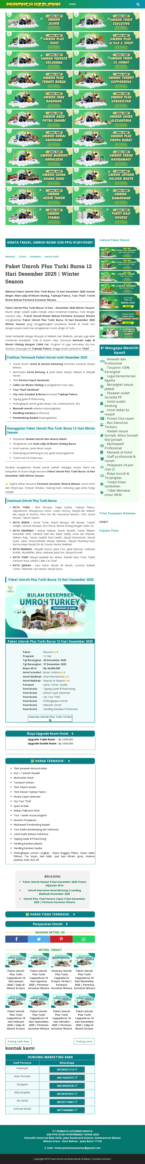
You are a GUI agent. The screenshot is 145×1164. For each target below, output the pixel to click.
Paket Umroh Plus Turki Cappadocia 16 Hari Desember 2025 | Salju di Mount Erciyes (84, 1020)
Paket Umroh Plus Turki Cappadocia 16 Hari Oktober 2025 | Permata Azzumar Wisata (61, 1020)
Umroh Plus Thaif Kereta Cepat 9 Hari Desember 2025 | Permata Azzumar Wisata (54, 900)
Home (72, 4)
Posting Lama (84, 1041)
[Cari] (138, 4)
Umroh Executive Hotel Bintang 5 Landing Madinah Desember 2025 (54, 892)
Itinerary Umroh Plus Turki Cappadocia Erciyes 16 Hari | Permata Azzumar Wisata (61, 979)
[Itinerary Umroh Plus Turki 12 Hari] (50, 720)
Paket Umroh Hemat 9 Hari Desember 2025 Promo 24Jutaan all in (54, 883)
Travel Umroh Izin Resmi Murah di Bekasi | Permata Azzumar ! (80, 1158)
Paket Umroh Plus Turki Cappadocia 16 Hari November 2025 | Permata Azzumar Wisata (84, 979)
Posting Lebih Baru (18, 1041)
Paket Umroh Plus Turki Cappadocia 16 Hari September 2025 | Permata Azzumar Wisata (38, 1020)
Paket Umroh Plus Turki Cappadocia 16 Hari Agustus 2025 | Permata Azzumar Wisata (38, 979)
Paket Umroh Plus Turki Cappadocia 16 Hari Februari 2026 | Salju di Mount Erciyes (16, 1020)
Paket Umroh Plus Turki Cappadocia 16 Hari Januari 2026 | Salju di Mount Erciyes (16, 979)
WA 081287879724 (72, 1144)
